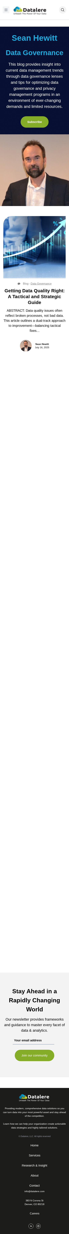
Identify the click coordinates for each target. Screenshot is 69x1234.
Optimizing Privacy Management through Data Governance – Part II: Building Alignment (31, 807)
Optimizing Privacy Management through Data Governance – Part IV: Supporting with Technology (32, 569)
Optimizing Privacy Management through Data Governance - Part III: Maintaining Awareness (31, 688)
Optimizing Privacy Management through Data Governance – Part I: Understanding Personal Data (31, 931)
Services (34, 1155)
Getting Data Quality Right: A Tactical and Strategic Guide (35, 296)
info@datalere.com (34, 1191)
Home (34, 1145)
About (35, 1175)
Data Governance (41, 283)
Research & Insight (34, 1165)
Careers (34, 1213)
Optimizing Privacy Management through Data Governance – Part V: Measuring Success (31, 445)
